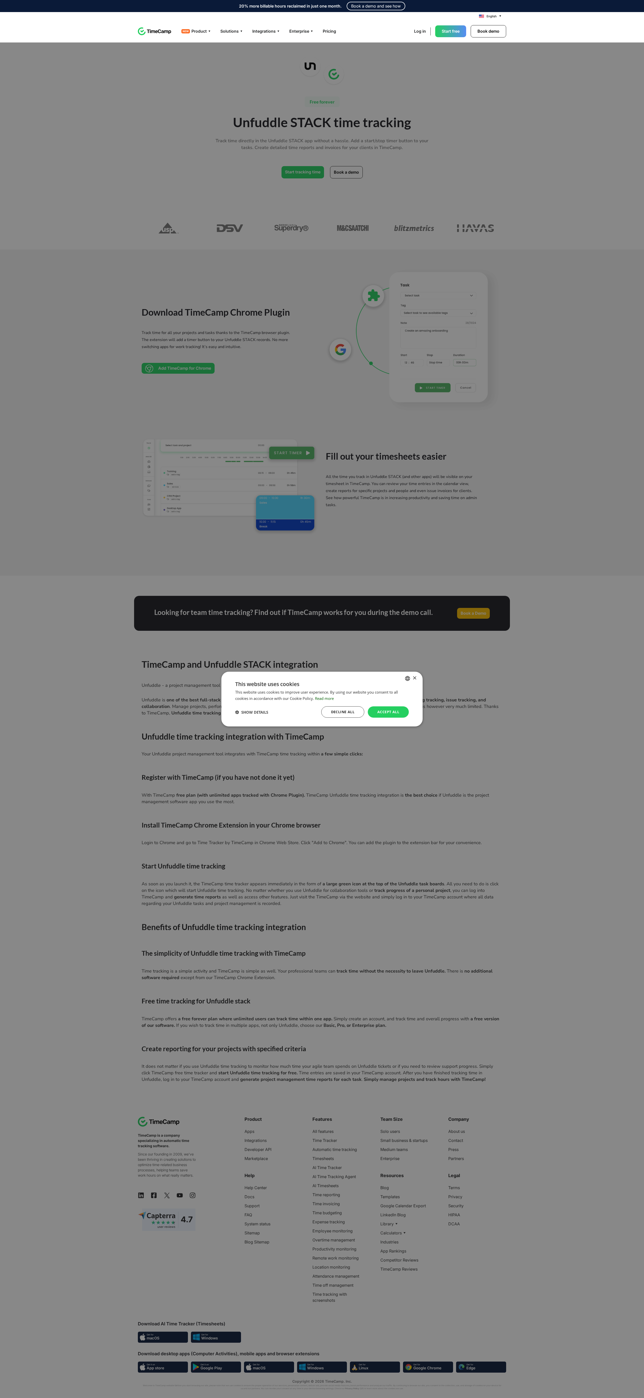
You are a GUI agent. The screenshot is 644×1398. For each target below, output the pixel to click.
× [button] (414, 678)
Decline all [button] (342, 711)
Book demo (488, 31)
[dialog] (322, 699)
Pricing (329, 31)
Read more (324, 698)
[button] (251, 712)
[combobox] (407, 678)
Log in (420, 31)
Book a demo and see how (376, 6)
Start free (451, 31)
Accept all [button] (388, 711)
